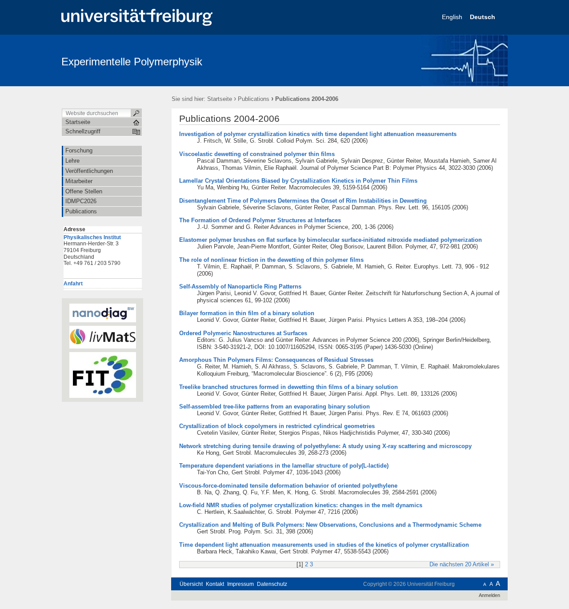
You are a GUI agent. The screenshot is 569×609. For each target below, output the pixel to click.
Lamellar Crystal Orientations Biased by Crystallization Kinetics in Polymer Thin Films (298, 180)
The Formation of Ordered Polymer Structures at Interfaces (260, 220)
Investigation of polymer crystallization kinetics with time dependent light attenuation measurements (318, 134)
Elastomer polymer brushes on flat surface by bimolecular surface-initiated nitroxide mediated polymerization (330, 239)
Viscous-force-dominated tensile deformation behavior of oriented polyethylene (288, 485)
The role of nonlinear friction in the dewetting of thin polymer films (271, 259)
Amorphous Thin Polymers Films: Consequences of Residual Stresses (276, 360)
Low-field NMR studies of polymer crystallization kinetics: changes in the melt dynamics (300, 505)
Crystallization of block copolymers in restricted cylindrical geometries (277, 426)
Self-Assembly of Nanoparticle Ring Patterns (240, 286)
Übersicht (191, 584)
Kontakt (215, 584)
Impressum (240, 584)
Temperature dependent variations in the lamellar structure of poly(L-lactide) (284, 465)
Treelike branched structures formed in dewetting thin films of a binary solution (288, 387)
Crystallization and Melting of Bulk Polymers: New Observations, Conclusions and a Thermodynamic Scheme (330, 524)
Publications (253, 99)
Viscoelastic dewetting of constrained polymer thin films (257, 154)
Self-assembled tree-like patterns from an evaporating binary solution (274, 406)
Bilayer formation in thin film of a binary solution (246, 313)
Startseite (219, 99)
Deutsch (483, 16)
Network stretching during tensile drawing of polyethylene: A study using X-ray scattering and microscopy (325, 446)
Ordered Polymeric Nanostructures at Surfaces (243, 333)
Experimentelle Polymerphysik (131, 62)
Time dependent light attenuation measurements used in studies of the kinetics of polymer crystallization (324, 544)
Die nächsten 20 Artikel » (461, 564)
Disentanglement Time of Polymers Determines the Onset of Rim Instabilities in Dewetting (303, 200)
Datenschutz (272, 584)
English (453, 16)
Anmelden (489, 595)
